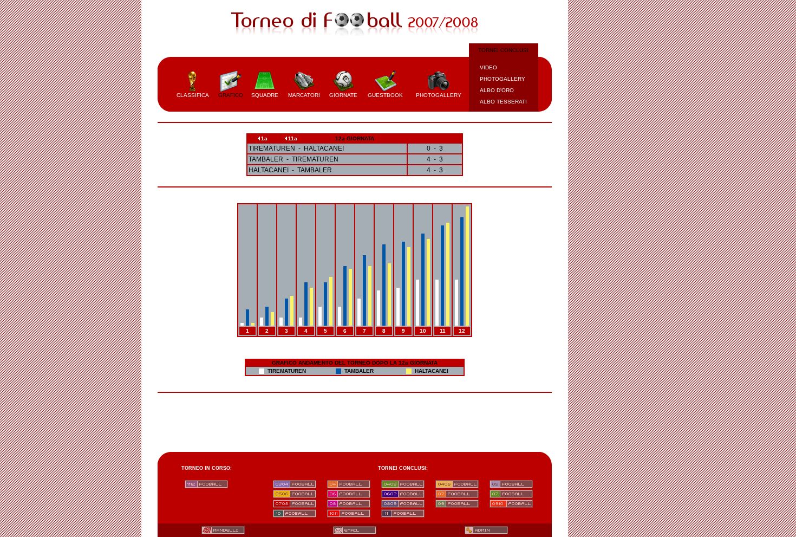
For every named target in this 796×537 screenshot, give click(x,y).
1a (264, 138)
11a (292, 138)
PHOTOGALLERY (502, 79)
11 (443, 331)
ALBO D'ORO (497, 90)
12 (462, 331)
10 (423, 331)
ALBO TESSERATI (503, 102)
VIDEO (488, 67)
